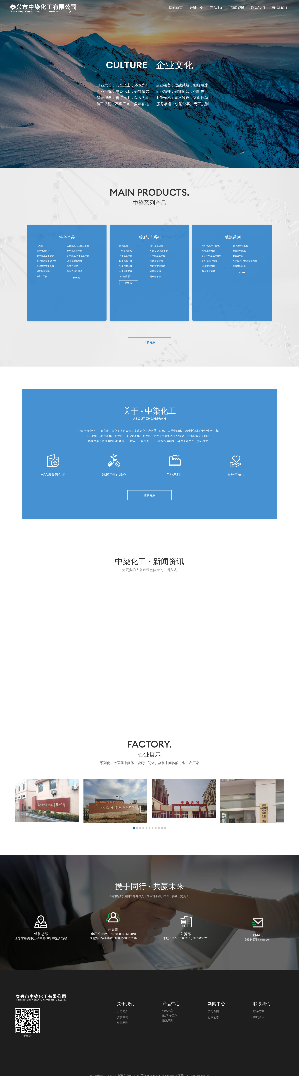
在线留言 (258, 1017)
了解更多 (149, 342)
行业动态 (213, 1017)
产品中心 (217, 8)
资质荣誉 (122, 1017)
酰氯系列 (167, 1020)
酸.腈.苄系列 (169, 1015)
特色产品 (167, 1010)
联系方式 (258, 1011)
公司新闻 (213, 1011)
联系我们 (258, 8)
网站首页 (176, 8)
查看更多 (149, 495)
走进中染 (196, 8)
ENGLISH (279, 8)
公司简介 (122, 1011)
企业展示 (122, 1022)
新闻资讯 (237, 8)
